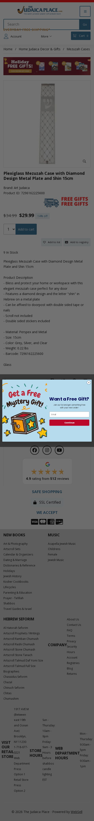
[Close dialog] (89, 382)
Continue (69, 422)
